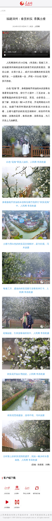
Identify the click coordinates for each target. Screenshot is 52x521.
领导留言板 (36, 493)
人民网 (2, 11)
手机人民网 (26, 493)
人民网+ (16, 493)
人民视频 (7, 507)
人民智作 (17, 507)
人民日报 (7, 493)
